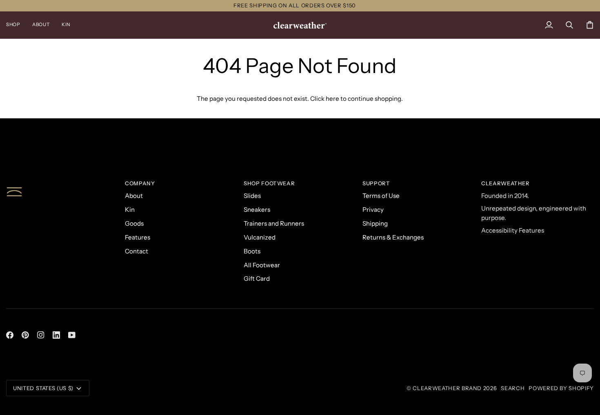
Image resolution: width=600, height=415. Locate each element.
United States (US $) (43, 388)
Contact (136, 251)
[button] (16, 25)
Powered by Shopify (561, 388)
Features (137, 237)
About (134, 196)
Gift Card (257, 278)
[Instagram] (40, 335)
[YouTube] (72, 335)
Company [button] (140, 183)
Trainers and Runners (274, 223)
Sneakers (257, 209)
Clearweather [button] (505, 183)
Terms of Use (381, 196)
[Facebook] (9, 335)
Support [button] (376, 183)
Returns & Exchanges (393, 237)
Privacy (373, 209)
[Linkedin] (56, 335)
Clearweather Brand (447, 388)
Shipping (375, 223)
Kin (130, 209)
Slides (252, 196)
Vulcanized (260, 237)
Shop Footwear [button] (269, 183)
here (332, 98)
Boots (252, 251)
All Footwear (262, 265)
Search (512, 388)
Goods (134, 223)
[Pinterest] (25, 335)
